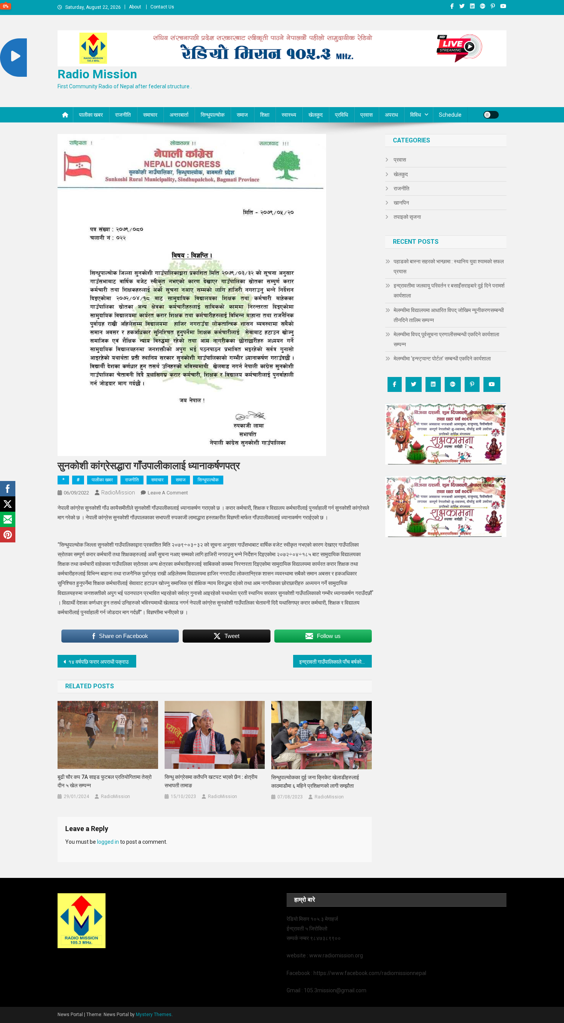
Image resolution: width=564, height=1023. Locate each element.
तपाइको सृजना (407, 217)
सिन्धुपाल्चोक (212, 115)
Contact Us (162, 7)
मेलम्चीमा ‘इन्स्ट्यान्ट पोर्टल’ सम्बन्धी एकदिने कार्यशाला (442, 358)
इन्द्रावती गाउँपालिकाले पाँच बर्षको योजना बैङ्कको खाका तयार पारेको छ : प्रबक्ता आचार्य (335, 662)
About (135, 7)
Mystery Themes (154, 1014)
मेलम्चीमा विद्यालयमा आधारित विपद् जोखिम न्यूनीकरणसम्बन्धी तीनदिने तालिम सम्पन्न (449, 315)
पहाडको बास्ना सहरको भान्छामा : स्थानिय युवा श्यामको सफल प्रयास (449, 266)
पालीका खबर (91, 115)
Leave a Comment (168, 493)
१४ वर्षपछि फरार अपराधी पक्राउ (98, 662)
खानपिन (401, 203)
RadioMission (118, 492)
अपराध (391, 115)
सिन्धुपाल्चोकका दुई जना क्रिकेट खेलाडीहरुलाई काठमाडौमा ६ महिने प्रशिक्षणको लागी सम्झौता (315, 781)
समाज (242, 115)
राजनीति (123, 115)
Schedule (450, 115)
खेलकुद (315, 115)
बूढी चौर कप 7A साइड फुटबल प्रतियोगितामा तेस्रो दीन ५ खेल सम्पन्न (105, 781)
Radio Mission (97, 74)
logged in (108, 842)
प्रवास (366, 115)
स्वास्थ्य (289, 115)
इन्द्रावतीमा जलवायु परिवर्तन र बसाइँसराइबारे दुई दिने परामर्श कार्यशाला (449, 291)
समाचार (150, 115)
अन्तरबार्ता (179, 115)
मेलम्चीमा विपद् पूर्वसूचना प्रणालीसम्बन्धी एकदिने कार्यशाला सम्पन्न (446, 339)
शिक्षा (264, 115)
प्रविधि (341, 115)
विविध (415, 115)
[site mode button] (491, 115)
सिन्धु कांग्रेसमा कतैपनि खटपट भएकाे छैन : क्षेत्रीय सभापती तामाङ (211, 781)
